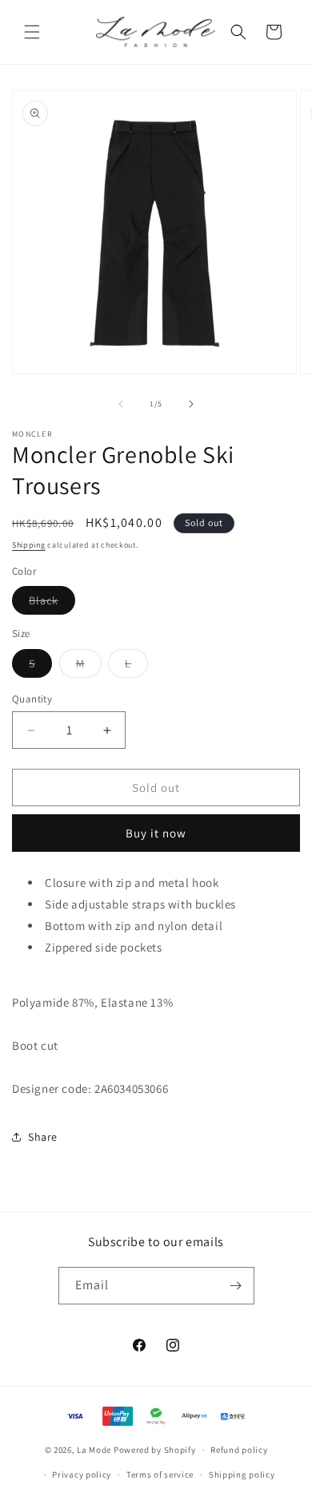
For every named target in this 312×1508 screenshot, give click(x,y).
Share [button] (43, 1137)
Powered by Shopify (155, 1449)
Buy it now (156, 833)
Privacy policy (81, 1474)
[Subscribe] (236, 1285)
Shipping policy (242, 1474)
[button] (32, 31)
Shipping (29, 545)
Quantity (32, 699)
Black (52, 603)
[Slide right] (191, 404)
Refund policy (238, 1449)
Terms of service (160, 1474)
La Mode (94, 1449)
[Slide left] (120, 404)
